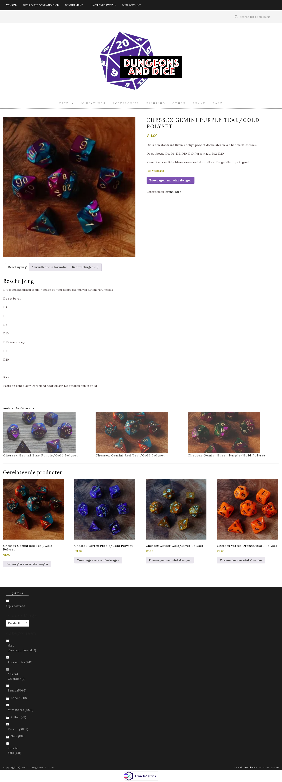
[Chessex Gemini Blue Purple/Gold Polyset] (47, 432)
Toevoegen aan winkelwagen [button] (27, 564)
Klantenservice (102, 5)
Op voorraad (15, 606)
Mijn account (131, 5)
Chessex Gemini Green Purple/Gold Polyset (227, 455)
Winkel (11, 5)
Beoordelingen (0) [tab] (85, 267)
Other (179, 103)
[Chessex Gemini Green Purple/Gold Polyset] (232, 432)
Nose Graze (271, 767)
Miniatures (93, 103)
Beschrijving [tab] (17, 267)
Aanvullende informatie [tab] (49, 267)
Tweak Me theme (246, 767)
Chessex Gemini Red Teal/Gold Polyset (130, 455)
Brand (199, 103)
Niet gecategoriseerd (22, 648)
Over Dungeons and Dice (41, 5)
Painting (155, 103)
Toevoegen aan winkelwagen (170, 180)
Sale (218, 103)
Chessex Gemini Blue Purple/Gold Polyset (40, 455)
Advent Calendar (17, 676)
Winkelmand (74, 5)
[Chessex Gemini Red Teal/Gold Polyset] (140, 432)
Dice (65, 103)
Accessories (126, 103)
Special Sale (14, 750)
